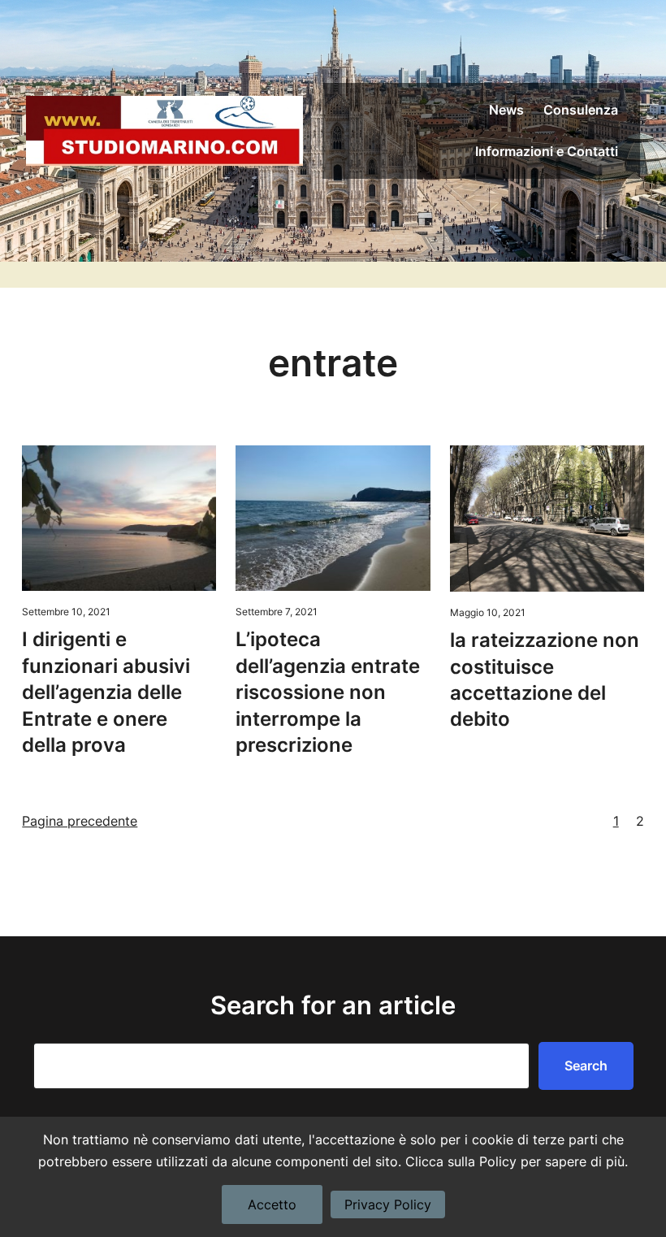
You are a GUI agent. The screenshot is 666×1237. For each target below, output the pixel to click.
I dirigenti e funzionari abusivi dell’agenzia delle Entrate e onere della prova (106, 692)
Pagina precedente (79, 821)
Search (586, 1065)
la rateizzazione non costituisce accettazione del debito (544, 679)
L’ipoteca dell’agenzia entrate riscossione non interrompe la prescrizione (328, 692)
